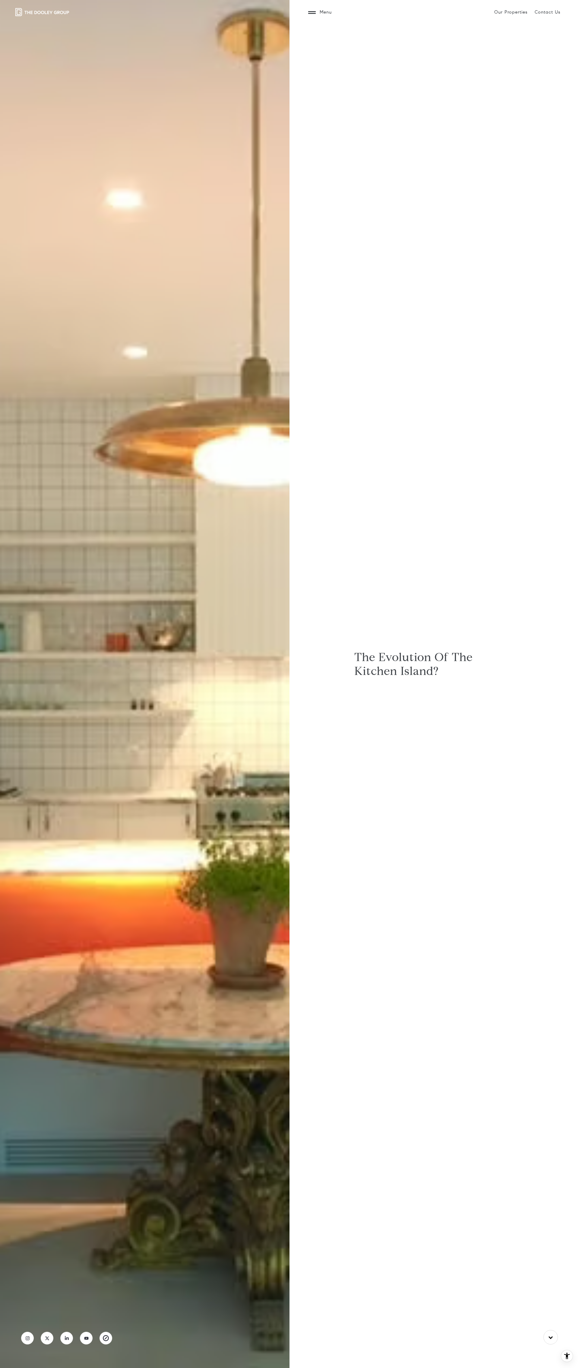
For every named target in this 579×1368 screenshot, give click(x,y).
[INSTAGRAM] (27, 1338)
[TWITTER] (47, 1338)
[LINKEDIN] (66, 1338)
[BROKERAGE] (106, 1338)
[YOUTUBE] (86, 1338)
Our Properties (510, 12)
